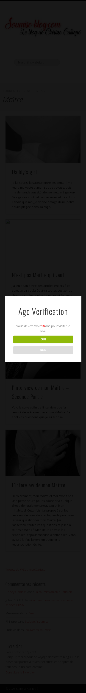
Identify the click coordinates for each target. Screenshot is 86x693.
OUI (43, 339)
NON (43, 350)
